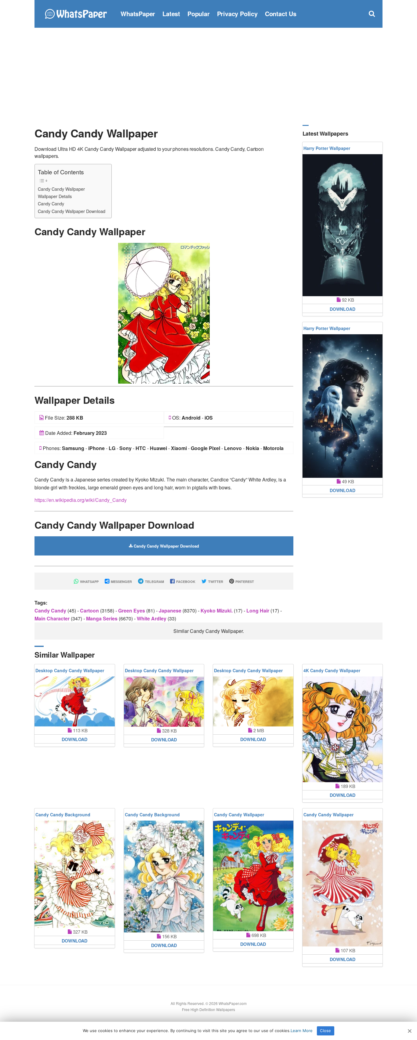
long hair (258, 610)
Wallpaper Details (55, 196)
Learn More (302, 1030)
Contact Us (280, 13)
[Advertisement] (208, 76)
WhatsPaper (138, 13)
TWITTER (215, 581)
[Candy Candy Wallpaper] (164, 312)
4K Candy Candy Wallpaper (331, 670)
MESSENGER (121, 581)
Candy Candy (51, 203)
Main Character (52, 618)
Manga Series (102, 618)
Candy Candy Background (62, 814)
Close (325, 1030)
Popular (198, 13)
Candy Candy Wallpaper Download (71, 211)
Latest (171, 13)
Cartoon (90, 610)
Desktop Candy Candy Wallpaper (69, 670)
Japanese (171, 610)
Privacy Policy (237, 13)
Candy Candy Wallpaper (61, 189)
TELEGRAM (154, 581)
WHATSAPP (89, 581)
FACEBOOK (185, 581)
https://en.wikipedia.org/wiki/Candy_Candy (80, 499)
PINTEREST (244, 581)
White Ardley (152, 618)
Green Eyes (132, 610)
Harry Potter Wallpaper (326, 148)
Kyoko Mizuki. (217, 610)
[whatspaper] (75, 12)
